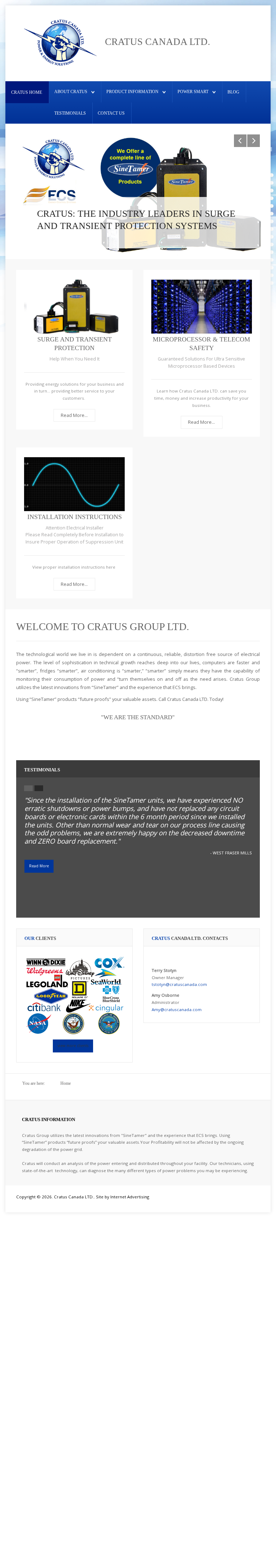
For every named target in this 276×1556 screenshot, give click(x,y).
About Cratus (70, 91)
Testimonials (70, 113)
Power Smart (193, 91)
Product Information (132, 91)
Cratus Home (26, 92)
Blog (233, 92)
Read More (39, 865)
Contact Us (111, 113)
